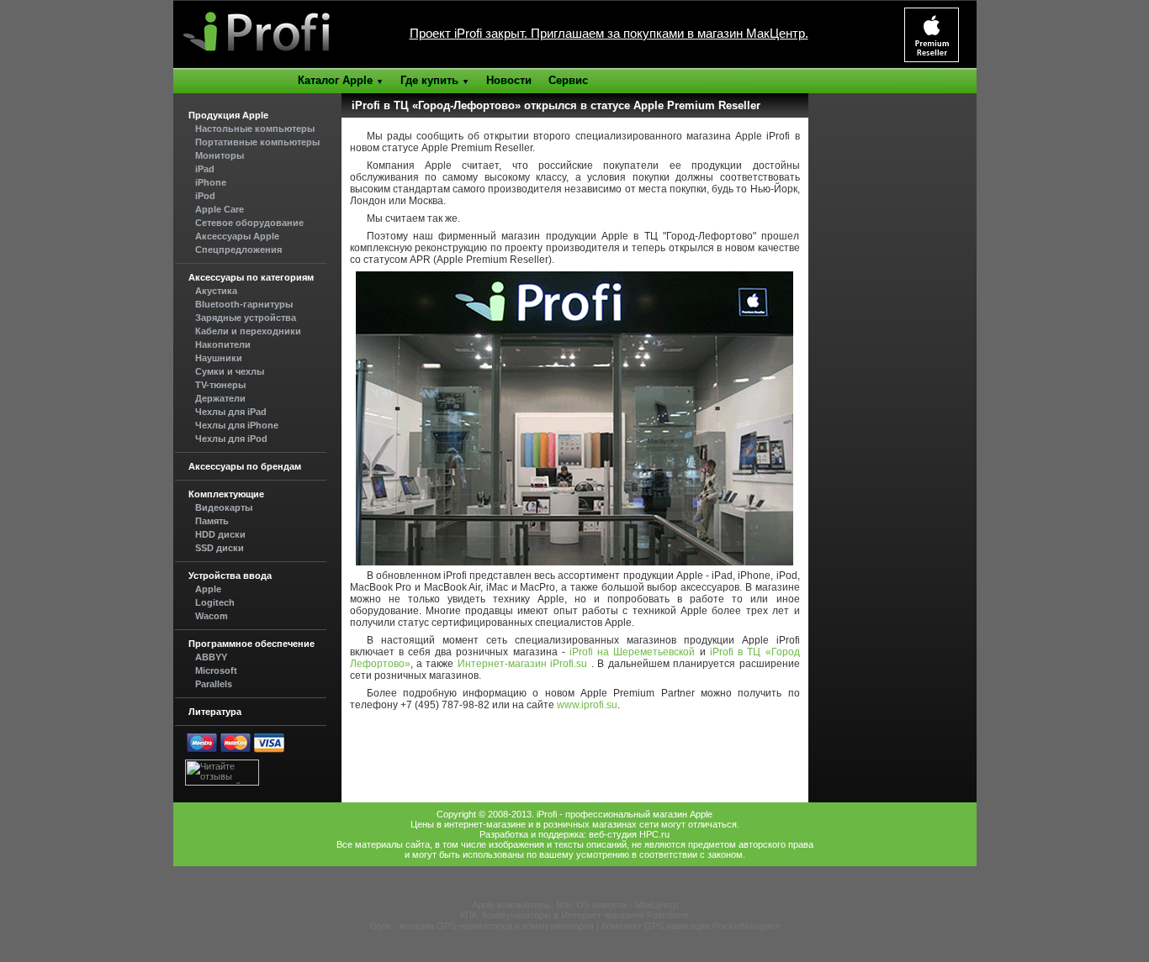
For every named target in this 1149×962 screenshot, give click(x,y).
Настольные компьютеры (255, 129)
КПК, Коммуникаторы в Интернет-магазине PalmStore (574, 915)
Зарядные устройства (245, 318)
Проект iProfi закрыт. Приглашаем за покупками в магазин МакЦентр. (609, 33)
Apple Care (219, 209)
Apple (208, 589)
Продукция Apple (228, 115)
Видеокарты (223, 507)
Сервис (568, 80)
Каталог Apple (341, 80)
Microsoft (216, 670)
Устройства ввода (230, 575)
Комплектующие (226, 494)
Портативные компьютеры (257, 142)
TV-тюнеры (220, 385)
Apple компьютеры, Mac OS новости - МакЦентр (575, 905)
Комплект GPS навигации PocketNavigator (691, 926)
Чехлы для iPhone (236, 425)
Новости (509, 80)
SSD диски (219, 548)
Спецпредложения (238, 249)
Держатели (220, 398)
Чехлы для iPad (231, 412)
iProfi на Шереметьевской (630, 652)
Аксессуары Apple (237, 236)
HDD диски (220, 534)
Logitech (215, 602)
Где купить (434, 80)
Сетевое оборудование (249, 223)
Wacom (211, 616)
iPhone (210, 182)
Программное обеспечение (251, 644)
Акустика (216, 291)
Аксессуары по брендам (244, 466)
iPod (205, 196)
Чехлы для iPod (231, 439)
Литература (214, 712)
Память (212, 521)
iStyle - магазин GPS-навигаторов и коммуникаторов (481, 926)
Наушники (218, 358)
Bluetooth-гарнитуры (244, 304)
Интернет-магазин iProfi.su (522, 664)
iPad (204, 169)
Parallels (213, 684)
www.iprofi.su (587, 705)
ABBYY (211, 657)
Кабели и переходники (248, 331)
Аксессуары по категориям (251, 277)
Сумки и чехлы (229, 371)
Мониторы (219, 155)
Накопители (223, 344)
